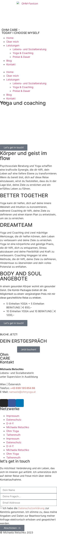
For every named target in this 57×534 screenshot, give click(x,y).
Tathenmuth (13, 434)
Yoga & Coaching (23, 53)
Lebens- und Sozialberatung (29, 49)
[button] (28, 68)
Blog (9, 60)
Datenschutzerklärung (31, 508)
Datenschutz (13, 419)
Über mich (12, 41)
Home (9, 37)
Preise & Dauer (21, 56)
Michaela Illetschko (17, 427)
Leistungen (12, 45)
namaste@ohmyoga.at (22, 391)
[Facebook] (12, 403)
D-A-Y (10, 423)
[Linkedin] (20, 403)
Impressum (12, 415)
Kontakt (11, 64)
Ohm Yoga (12, 431)
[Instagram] (4, 403)
